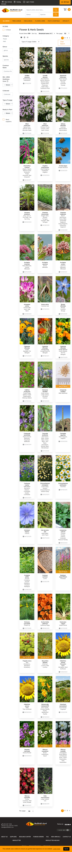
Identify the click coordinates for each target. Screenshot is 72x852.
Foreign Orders (38, 836)
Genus (5, 46)
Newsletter (17, 840)
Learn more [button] (56, 849)
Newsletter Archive (52, 840)
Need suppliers (9, 120)
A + (61, 830)
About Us (4, 836)
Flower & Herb (40, 21)
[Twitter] (70, 824)
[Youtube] (68, 824)
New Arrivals (55, 836)
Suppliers (13, 836)
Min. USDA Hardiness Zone (6, 79)
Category (6, 36)
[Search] (56, 10)
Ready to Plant (7, 109)
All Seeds (6, 21)
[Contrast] (68, 830)
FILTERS (5, 26)
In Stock (8, 30)
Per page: (22, 811)
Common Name (6, 66)
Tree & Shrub (16, 21)
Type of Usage (7, 100)
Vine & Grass (28, 21)
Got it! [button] (66, 849)
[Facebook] (65, 824)
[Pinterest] (67, 824)
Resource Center (25, 836)
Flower (5, 39)
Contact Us (67, 836)
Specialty (66, 21)
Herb (4, 41)
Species (5, 56)
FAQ (47, 836)
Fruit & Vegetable (54, 21)
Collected (6, 91)
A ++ (64, 830)
